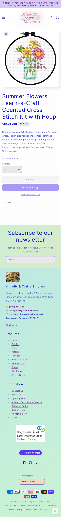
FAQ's (14, 417)
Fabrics (15, 344)
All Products (18, 374)
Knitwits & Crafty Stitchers (29, 502)
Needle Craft (18, 363)
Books (14, 367)
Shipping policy (15, 510)
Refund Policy (19, 410)
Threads (15, 355)
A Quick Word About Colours (26, 402)
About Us (16, 394)
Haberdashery (19, 359)
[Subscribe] (52, 259)
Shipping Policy (19, 406)
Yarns (14, 340)
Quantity (6, 164)
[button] (3, 17)
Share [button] (8, 202)
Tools (14, 348)
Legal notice (50, 510)
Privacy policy (34, 505)
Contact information (33, 510)
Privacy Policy (19, 413)
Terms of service (49, 505)
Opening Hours (19, 398)
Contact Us (17, 390)
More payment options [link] (30, 194)
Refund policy (19, 505)
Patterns (16, 352)
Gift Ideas (16, 371)
